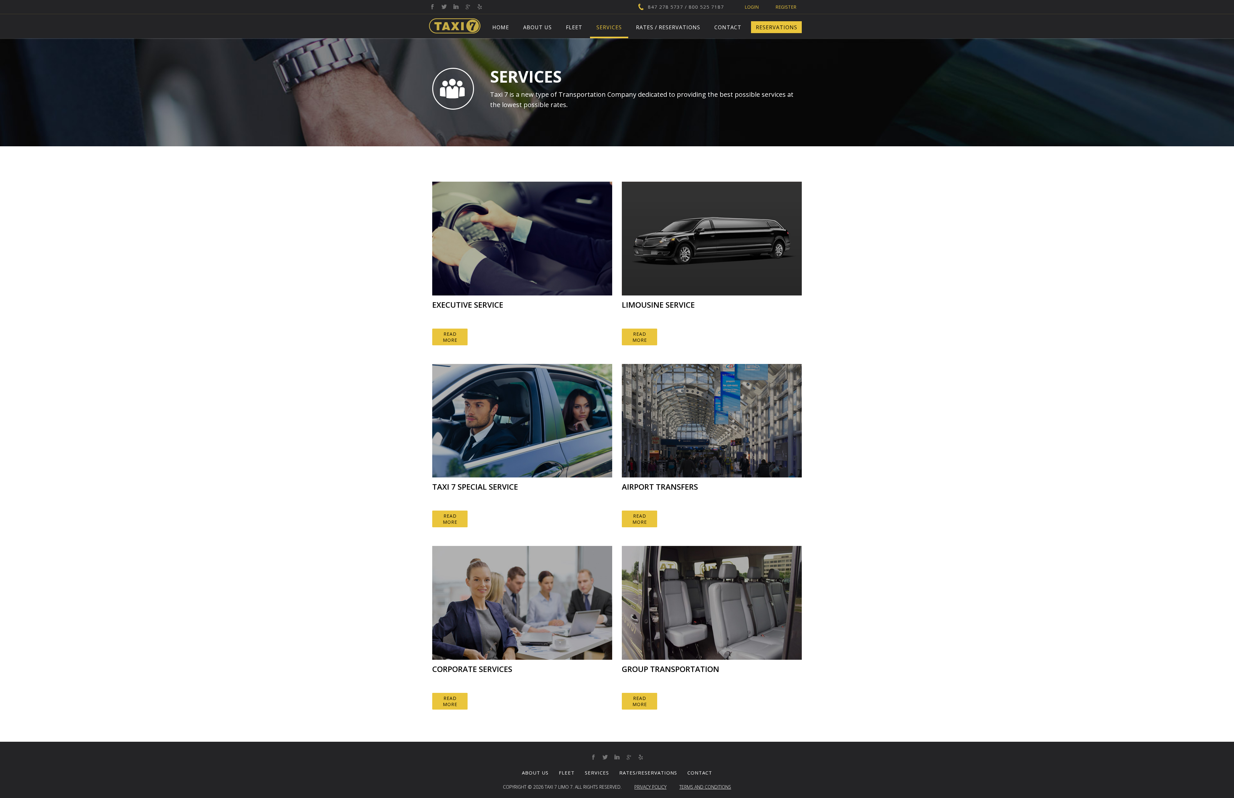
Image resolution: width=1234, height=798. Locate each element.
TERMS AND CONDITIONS (705, 787)
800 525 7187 (706, 7)
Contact (727, 27)
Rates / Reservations (668, 27)
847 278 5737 (665, 7)
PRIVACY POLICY (650, 787)
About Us (537, 27)
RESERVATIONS (776, 27)
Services (609, 27)
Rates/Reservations (648, 772)
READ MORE (450, 337)
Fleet (574, 27)
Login (752, 7)
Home (500, 27)
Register (785, 7)
